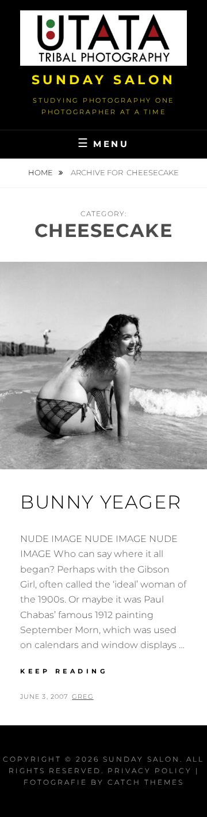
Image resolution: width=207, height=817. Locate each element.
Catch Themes (146, 782)
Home (41, 172)
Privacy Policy (150, 770)
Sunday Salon (104, 80)
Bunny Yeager (100, 502)
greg (82, 696)
